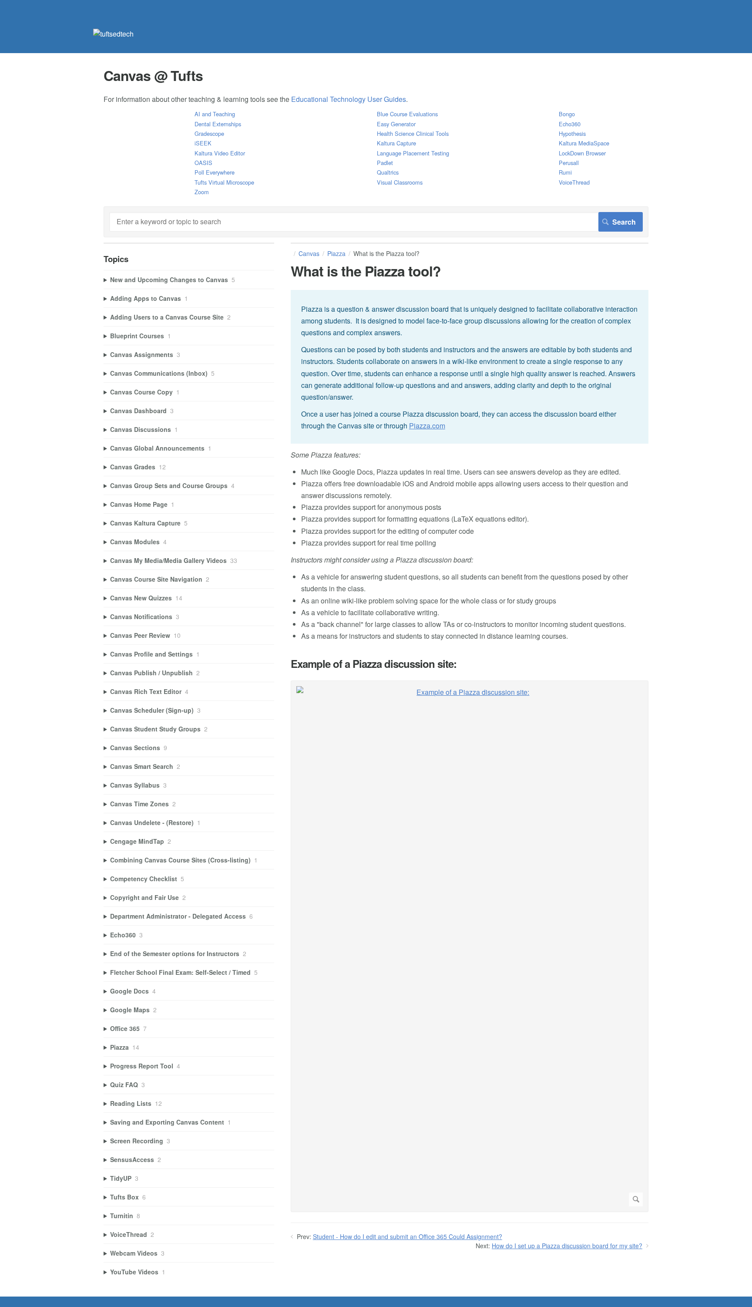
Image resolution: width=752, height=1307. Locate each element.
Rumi (565, 172)
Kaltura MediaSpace (584, 143)
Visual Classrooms (400, 182)
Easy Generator (396, 124)
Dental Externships (218, 124)
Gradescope (209, 133)
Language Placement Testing (413, 153)
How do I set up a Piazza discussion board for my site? (567, 1245)
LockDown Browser (582, 153)
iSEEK (203, 143)
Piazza (336, 253)
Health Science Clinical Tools (413, 133)
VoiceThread (574, 182)
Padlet (385, 162)
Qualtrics (388, 172)
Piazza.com (427, 426)
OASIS (203, 162)
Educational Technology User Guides (348, 99)
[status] (469, 367)
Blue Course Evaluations (407, 114)
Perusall (569, 162)
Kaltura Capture (396, 143)
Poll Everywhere (215, 172)
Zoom (202, 192)
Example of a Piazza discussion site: (374, 663)
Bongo (567, 114)
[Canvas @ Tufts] (113, 34)
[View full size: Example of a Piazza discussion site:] (469, 946)
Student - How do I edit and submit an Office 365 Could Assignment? (407, 1236)
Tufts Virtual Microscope (224, 182)
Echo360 (570, 124)
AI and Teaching (215, 114)
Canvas (309, 253)
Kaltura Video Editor (220, 153)
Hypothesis (572, 133)
